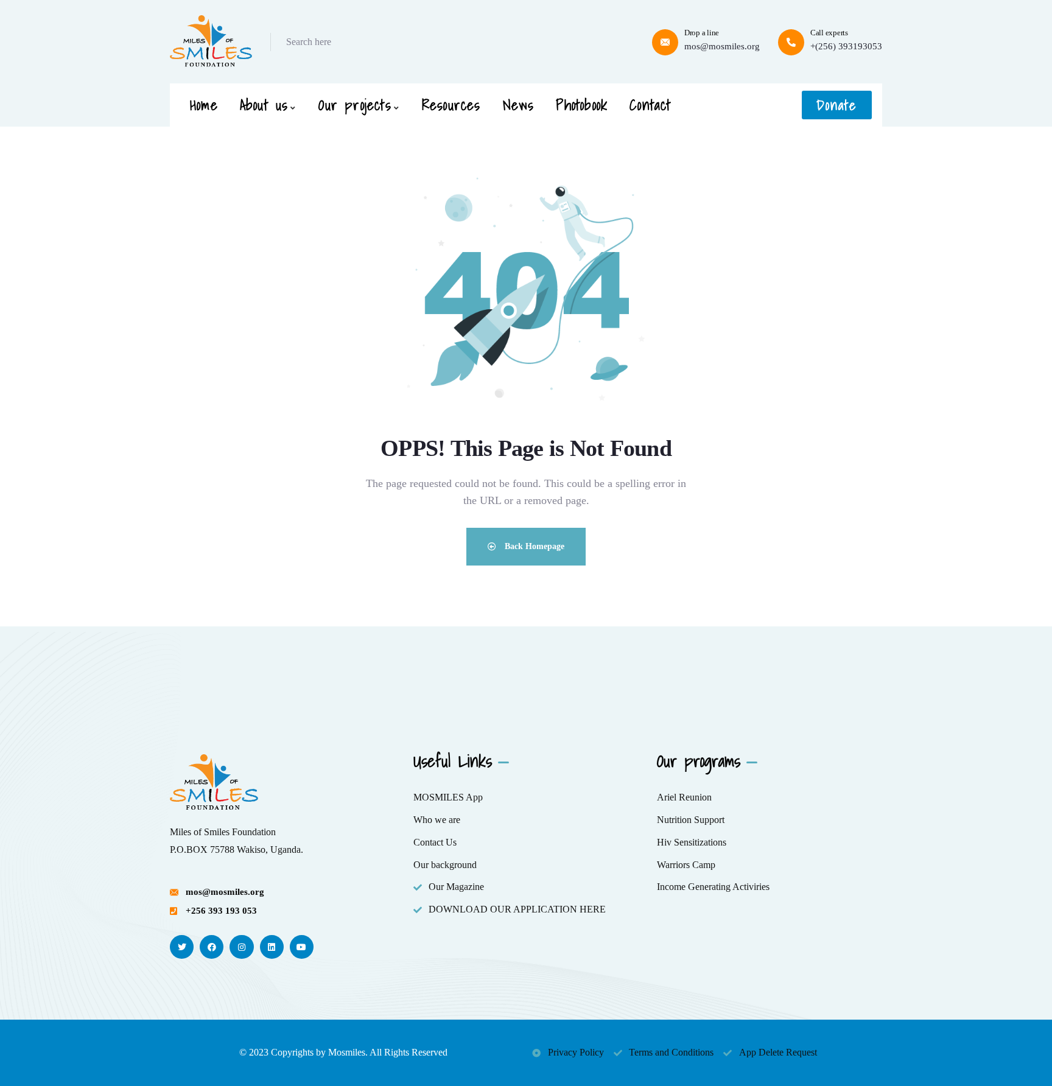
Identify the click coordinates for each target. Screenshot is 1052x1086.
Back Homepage (533, 546)
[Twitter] (182, 947)
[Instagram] (241, 947)
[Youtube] (302, 947)
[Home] (211, 41)
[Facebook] (211, 947)
